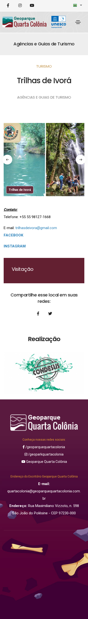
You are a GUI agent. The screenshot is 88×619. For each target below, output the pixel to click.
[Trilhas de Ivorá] (44, 171)
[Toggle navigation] (78, 22)
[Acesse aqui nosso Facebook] (8, 5)
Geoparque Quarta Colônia (46, 462)
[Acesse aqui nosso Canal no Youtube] (32, 5)
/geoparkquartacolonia (45, 454)
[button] (7, 159)
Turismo (44, 66)
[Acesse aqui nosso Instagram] (20, 5)
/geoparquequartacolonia (45, 447)
